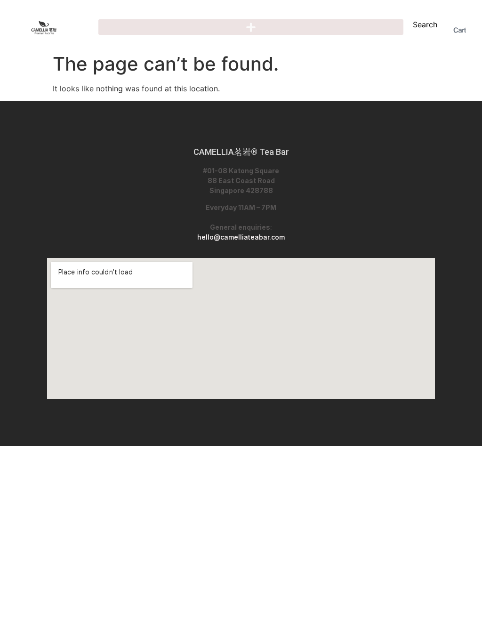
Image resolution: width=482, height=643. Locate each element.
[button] (250, 27)
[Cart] (459, 30)
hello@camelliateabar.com (241, 237)
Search (425, 24)
